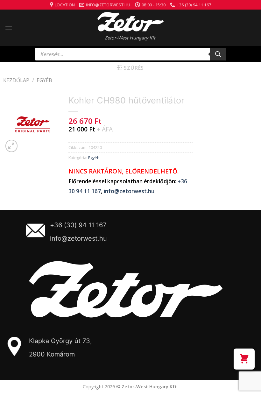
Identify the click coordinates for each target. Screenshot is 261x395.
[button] (244, 359)
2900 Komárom (52, 354)
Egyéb (44, 80)
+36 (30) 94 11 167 (78, 225)
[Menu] (8, 28)
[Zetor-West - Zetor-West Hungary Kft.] (130, 22)
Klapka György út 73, (60, 341)
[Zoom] (11, 146)
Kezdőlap (16, 80)
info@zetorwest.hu (129, 191)
